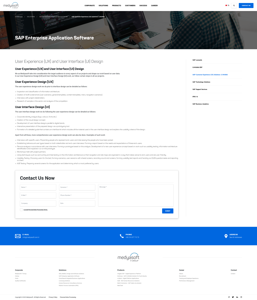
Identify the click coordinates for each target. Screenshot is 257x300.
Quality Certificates (20, 281)
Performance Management (186, 281)
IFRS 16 (195, 97)
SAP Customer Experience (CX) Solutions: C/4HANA (210, 75)
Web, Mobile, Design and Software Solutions (71, 273)
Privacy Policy (53, 297)
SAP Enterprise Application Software (69, 276)
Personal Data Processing (68, 297)
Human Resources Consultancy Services (70, 283)
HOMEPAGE (19, 16)
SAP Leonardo (197, 60)
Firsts (16, 278)
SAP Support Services (200, 89)
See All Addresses (235, 237)
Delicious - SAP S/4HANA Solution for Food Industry (132, 276)
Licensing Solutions (64, 281)
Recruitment (182, 276)
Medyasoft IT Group (20, 273)
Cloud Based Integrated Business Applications (72, 278)
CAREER (154, 6)
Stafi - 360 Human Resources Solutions (128, 281)
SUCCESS (143, 6)
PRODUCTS (116, 6)
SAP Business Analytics (201, 104)
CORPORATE (90, 6)
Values (181, 273)
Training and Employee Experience (188, 278)
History (17, 276)
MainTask (120, 285)
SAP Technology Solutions (201, 82)
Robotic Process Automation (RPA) (69, 285)
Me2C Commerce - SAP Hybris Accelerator (129, 283)
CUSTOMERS (130, 6)
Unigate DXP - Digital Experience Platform (129, 273)
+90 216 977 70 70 (132, 237)
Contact (233, 273)
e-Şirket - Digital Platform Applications (128, 278)
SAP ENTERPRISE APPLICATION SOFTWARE (53, 16)
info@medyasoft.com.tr (31, 237)
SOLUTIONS (103, 6)
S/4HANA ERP (197, 67)
